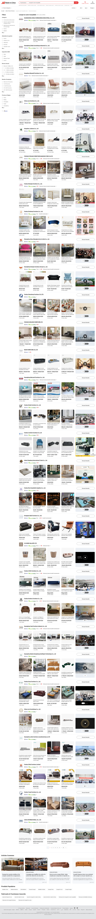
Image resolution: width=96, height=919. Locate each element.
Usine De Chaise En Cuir (7, 897)
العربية (62, 909)
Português (43, 909)
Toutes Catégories (6, 8)
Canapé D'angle (68, 889)
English (13, 909)
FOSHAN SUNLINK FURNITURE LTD (33, 322)
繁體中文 (22, 909)
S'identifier (93, 3)
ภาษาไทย (74, 909)
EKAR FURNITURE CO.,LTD (31, 349)
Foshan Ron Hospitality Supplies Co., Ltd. (35, 488)
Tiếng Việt (83, 909)
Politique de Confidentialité (44, 908)
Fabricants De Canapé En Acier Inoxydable (67, 897)
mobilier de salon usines (59, 5)
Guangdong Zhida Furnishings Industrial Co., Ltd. (37, 45)
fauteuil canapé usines (50, 5)
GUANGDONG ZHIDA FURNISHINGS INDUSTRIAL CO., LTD (39, 18)
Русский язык (53, 909)
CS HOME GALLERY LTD (30, 543)
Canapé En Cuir (59, 889)
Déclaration (28, 908)
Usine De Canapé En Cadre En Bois (34, 897)
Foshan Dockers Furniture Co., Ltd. (33, 598)
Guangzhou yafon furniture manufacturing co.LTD (37, 737)
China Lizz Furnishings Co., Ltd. (32, 709)
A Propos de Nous (21, 908)
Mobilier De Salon (41, 889)
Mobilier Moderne (14, 889)
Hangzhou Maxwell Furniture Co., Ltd (34, 73)
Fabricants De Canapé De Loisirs (24, 900)
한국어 (58, 909)
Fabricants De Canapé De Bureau (9, 900)
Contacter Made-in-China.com (56, 908)
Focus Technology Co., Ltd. (47, 912)
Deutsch (38, 909)
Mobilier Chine (5, 889)
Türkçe (78, 909)
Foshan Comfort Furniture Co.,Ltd (33, 432)
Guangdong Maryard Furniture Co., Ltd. (34, 377)
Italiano (48, 909)
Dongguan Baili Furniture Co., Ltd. (33, 515)
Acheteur (73, 8)
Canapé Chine (51, 889)
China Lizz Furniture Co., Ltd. (31, 101)
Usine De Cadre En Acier (19, 897)
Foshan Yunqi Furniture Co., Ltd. (32, 792)
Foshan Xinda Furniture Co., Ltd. (32, 405)
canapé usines (66, 5)
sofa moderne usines (41, 5)
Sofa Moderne (23, 889)
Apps (86, 8)
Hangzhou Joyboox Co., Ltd (31, 128)
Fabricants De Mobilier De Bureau (85, 897)
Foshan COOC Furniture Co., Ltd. (32, 571)
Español (34, 909)
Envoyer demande (85, 18)
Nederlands (66, 909)
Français (30, 909)
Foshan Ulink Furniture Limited (32, 764)
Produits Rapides (65, 908)
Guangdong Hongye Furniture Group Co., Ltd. (36, 266)
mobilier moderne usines (32, 5)
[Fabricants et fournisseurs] (8, 2)
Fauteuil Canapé (32, 889)
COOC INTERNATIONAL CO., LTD (32, 819)
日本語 (26, 909)
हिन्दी (70, 909)
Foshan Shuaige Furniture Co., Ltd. (33, 183)
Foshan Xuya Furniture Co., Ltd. (32, 681)
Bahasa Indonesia (89, 909)
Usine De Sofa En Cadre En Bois (49, 897)
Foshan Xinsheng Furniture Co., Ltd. (33, 211)
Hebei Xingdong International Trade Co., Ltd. (35, 460)
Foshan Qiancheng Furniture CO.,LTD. (34, 294)
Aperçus (71, 908)
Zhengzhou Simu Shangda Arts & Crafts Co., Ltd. (37, 239)
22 (63, 847)
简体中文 (17, 909)
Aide (81, 8)
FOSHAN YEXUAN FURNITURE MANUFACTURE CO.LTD (38, 156)
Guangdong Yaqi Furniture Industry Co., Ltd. (35, 626)
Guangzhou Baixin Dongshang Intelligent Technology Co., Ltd (40, 654)
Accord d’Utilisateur (34, 908)
